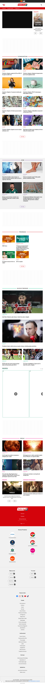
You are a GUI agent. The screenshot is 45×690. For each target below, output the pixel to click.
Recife (12, 573)
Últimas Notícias (22, 519)
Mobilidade (22, 620)
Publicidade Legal (22, 661)
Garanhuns (12, 581)
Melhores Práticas (22, 642)
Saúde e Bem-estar (22, 618)
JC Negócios (22, 614)
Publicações (22, 645)
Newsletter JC (22, 660)
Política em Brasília (22, 612)
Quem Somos (22, 636)
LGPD (22, 643)
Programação (10, 8)
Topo (21, 523)
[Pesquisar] (41, 5)
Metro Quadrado (22, 624)
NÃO (41, 33)
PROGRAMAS (22, 232)
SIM (35, 33)
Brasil (22, 607)
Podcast (22, 516)
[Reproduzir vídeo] (16, 393)
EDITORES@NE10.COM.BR (34, 681)
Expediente (22, 647)
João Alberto (22, 627)
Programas (17, 8)
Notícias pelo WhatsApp (22, 658)
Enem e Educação (22, 622)
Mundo (22, 609)
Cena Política (22, 611)
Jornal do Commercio (22, 670)
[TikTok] (28, 596)
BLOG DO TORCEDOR (22, 288)
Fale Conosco (22, 649)
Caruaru (12, 577)
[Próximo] (42, 369)
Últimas (4, 8)
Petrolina (12, 584)
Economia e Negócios (22, 626)
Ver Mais (22, 136)
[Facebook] (17, 596)
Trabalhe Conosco (22, 651)
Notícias (22, 513)
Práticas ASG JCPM (22, 638)
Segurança (22, 616)
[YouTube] (25, 596)
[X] (22, 596)
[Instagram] (20, 596)
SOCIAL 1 (22, 438)
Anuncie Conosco (22, 663)
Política (22, 605)
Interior (33, 577)
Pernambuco (22, 603)
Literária (22, 629)
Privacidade (22, 640)
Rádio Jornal (22, 672)
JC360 (22, 160)
